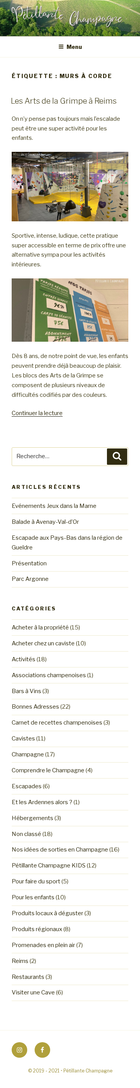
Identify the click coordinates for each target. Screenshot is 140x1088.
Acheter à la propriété (40, 627)
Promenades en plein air (43, 945)
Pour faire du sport (36, 881)
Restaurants (28, 976)
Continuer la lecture (37, 413)
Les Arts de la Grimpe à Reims (64, 101)
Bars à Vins (26, 691)
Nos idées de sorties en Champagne (60, 849)
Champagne (28, 754)
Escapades (27, 786)
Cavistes (23, 738)
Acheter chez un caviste (43, 643)
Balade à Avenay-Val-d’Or (45, 521)
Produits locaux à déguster (47, 913)
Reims (20, 961)
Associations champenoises (49, 675)
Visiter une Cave (33, 992)
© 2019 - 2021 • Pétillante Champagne (70, 1071)
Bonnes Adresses (35, 706)
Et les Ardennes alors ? (42, 802)
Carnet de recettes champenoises (57, 722)
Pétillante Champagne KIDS (49, 865)
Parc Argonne (30, 578)
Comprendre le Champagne (48, 770)
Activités (23, 659)
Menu (74, 46)
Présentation (29, 563)
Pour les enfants (33, 897)
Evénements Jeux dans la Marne (54, 505)
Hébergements (32, 818)
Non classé (26, 834)
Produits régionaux (37, 929)
